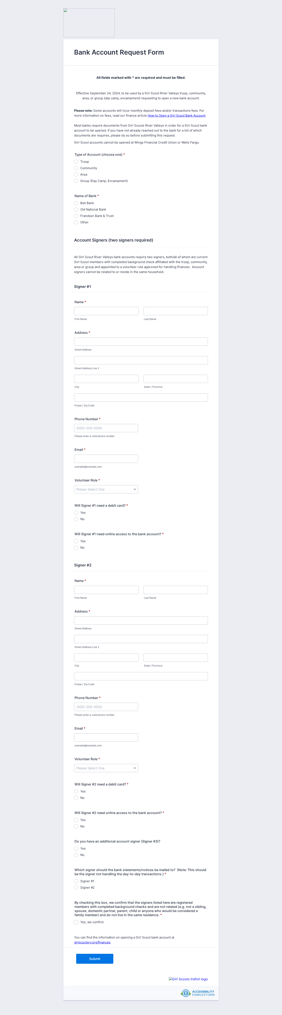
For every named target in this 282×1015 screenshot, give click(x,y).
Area (83, 174)
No (82, 519)
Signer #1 (87, 881)
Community (88, 168)
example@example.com (88, 466)
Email (80, 450)
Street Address (83, 349)
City (77, 386)
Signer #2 (87, 887)
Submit (94, 959)
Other (84, 222)
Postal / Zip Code (84, 405)
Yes (83, 513)
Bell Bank (87, 203)
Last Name (150, 319)
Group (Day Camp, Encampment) (104, 181)
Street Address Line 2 (87, 368)
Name (80, 302)
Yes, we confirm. (92, 922)
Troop (84, 162)
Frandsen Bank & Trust (97, 216)
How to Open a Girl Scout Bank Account (176, 115)
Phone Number (88, 419)
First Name (81, 319)
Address (82, 332)
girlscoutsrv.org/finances (92, 942)
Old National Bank (93, 209)
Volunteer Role (87, 480)
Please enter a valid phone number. (95, 436)
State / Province (153, 386)
